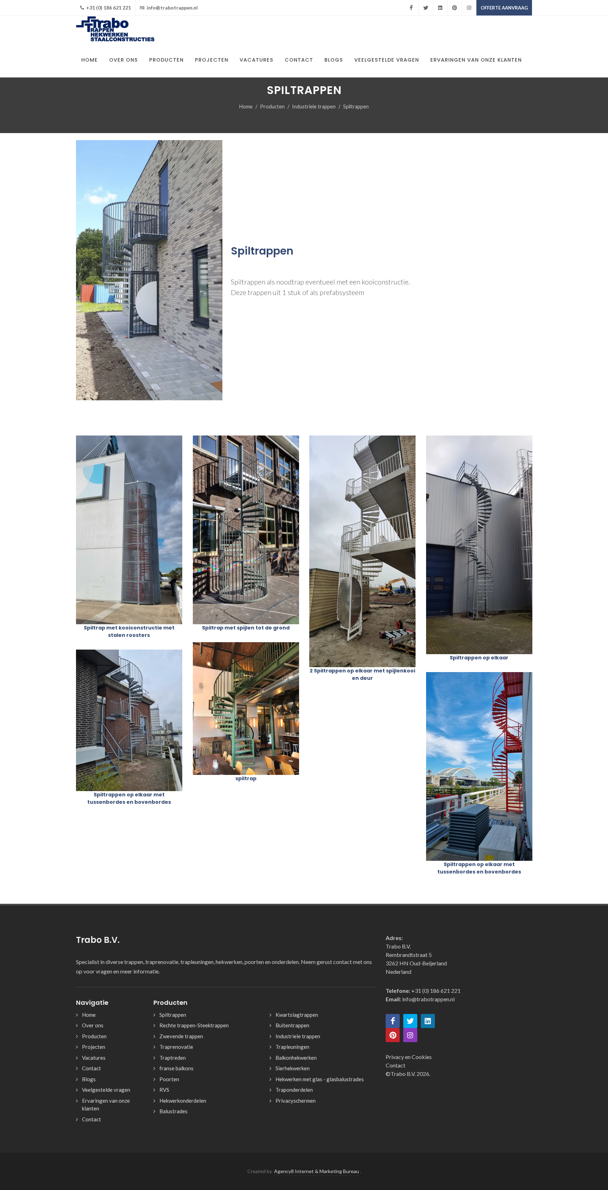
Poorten (169, 1079)
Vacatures (94, 1057)
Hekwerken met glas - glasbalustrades (320, 1079)
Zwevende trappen (181, 1036)
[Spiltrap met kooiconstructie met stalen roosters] (129, 530)
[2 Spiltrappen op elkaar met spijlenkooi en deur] (362, 551)
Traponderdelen (294, 1089)
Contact (91, 1068)
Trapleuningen (292, 1047)
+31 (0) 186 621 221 (108, 8)
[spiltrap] (246, 709)
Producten (272, 106)
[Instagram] (469, 7)
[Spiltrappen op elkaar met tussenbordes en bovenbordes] (129, 720)
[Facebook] (411, 7)
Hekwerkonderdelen (182, 1100)
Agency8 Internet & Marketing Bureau (316, 1171)
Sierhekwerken (293, 1068)
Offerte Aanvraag (504, 8)
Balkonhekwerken (296, 1057)
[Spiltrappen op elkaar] (479, 545)
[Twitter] (426, 7)
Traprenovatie (176, 1047)
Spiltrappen (172, 1015)
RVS (164, 1089)
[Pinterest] (455, 7)
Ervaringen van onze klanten (106, 1104)
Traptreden (172, 1057)
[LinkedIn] (440, 7)
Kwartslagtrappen (297, 1015)
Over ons (92, 1025)
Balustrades (173, 1111)
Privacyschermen (296, 1100)
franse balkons (176, 1068)
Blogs (89, 1079)
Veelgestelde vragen (106, 1089)
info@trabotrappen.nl (172, 8)
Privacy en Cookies (409, 1056)
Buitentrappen (292, 1025)
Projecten (93, 1047)
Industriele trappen (314, 106)
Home (246, 106)
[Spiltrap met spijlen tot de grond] (246, 530)
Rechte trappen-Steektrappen (194, 1025)
